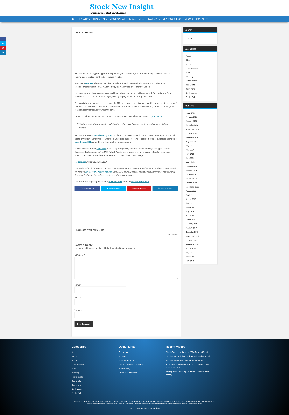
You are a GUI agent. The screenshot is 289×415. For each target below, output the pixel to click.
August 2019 (191, 199)
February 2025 (191, 117)
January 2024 (191, 170)
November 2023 (192, 179)
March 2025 (190, 113)
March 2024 (190, 162)
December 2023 (192, 174)
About (188, 56)
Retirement (190, 89)
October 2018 (191, 240)
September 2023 (192, 187)
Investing (84, 19)
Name (78, 285)
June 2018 (190, 257)
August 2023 (191, 191)
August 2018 (191, 248)
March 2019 (190, 220)
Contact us (123, 352)
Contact (201, 19)
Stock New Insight (122, 7)
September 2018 (192, 244)
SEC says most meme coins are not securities (184, 360)
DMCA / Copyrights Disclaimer (131, 364)
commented (157, 116)
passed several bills (83, 142)
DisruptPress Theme (153, 408)
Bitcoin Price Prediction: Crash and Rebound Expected (188, 356)
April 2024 (190, 158)
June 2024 (190, 150)
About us (122, 356)
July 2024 (189, 146)
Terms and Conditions (128, 373)
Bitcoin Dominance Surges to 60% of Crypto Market (187, 352)
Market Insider (191, 81)
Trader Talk (100, 19)
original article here (140, 181)
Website (78, 310)
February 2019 (191, 224)
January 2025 (191, 121)
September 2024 (192, 137)
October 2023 (191, 183)
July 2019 (189, 203)
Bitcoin (189, 19)
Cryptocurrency (172, 19)
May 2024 (190, 154)
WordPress (139, 408)
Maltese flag (80, 162)
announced (101, 148)
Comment (80, 255)
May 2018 (190, 261)
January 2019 (191, 228)
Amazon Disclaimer (127, 360)
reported (89, 83)
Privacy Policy (124, 369)
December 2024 (192, 125)
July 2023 (189, 195)
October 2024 (191, 133)
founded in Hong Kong (102, 135)
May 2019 (190, 211)
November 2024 (192, 129)
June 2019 (190, 207)
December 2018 (192, 232)
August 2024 (191, 142)
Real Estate (153, 19)
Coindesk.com (115, 181)
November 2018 (192, 236)
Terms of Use (186, 403)
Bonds (132, 19)
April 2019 (190, 215)
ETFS (141, 19)
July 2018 (189, 253)
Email (78, 297)
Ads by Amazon (172, 234)
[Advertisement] (126, 53)
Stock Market (117, 19)
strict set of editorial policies (98, 172)
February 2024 (191, 166)
